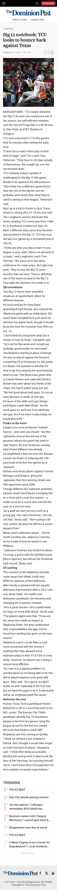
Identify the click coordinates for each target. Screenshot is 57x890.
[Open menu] (4, 3)
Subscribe (48, 3)
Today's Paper (19, 20)
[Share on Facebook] (46, 52)
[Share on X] (51, 52)
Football (9, 29)
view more (27, 853)
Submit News (38, 20)
